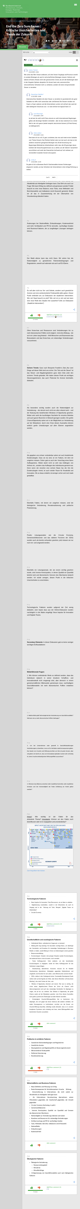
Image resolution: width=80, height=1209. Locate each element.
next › (54, 177)
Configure (74, 102)
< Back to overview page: (14, 21)
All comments (28, 64)
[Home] (15, 9)
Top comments (39, 64)
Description (12, 47)
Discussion (22, 47)
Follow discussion (59, 45)
